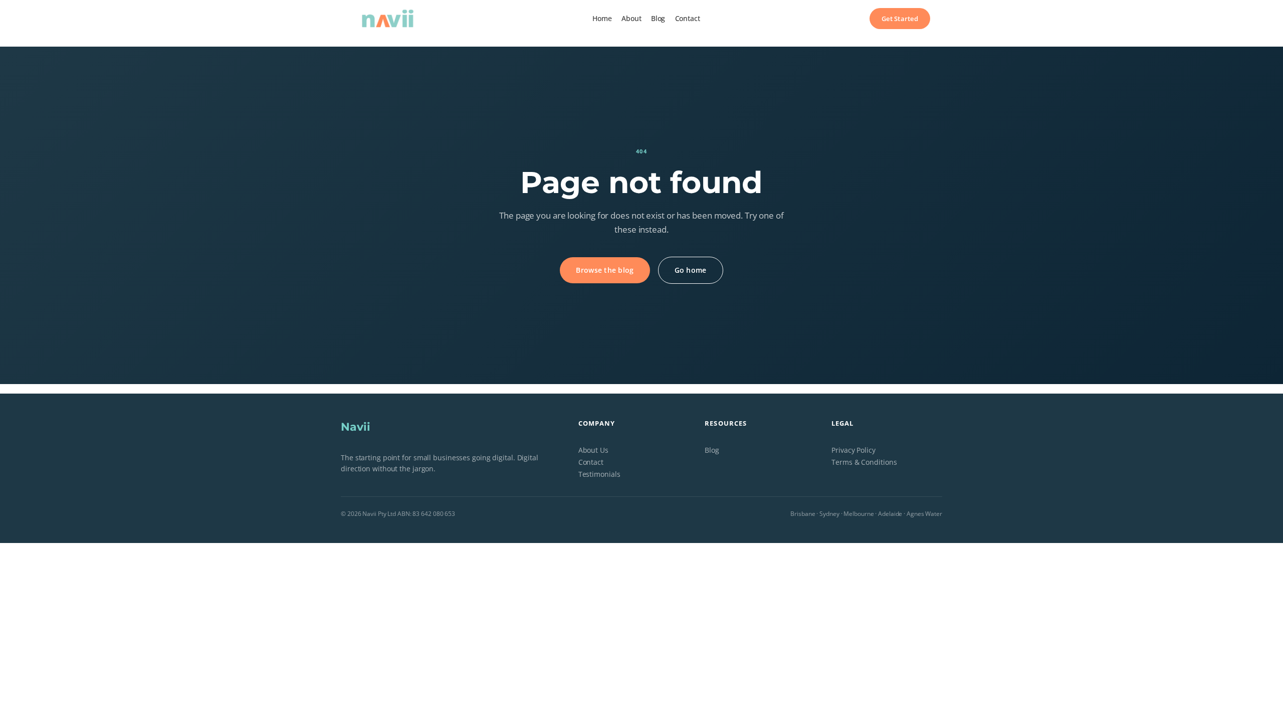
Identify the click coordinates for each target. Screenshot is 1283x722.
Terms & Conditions (864, 462)
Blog (712, 450)
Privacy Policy (853, 450)
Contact (590, 462)
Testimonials (599, 474)
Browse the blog (604, 270)
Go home (691, 270)
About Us (593, 450)
